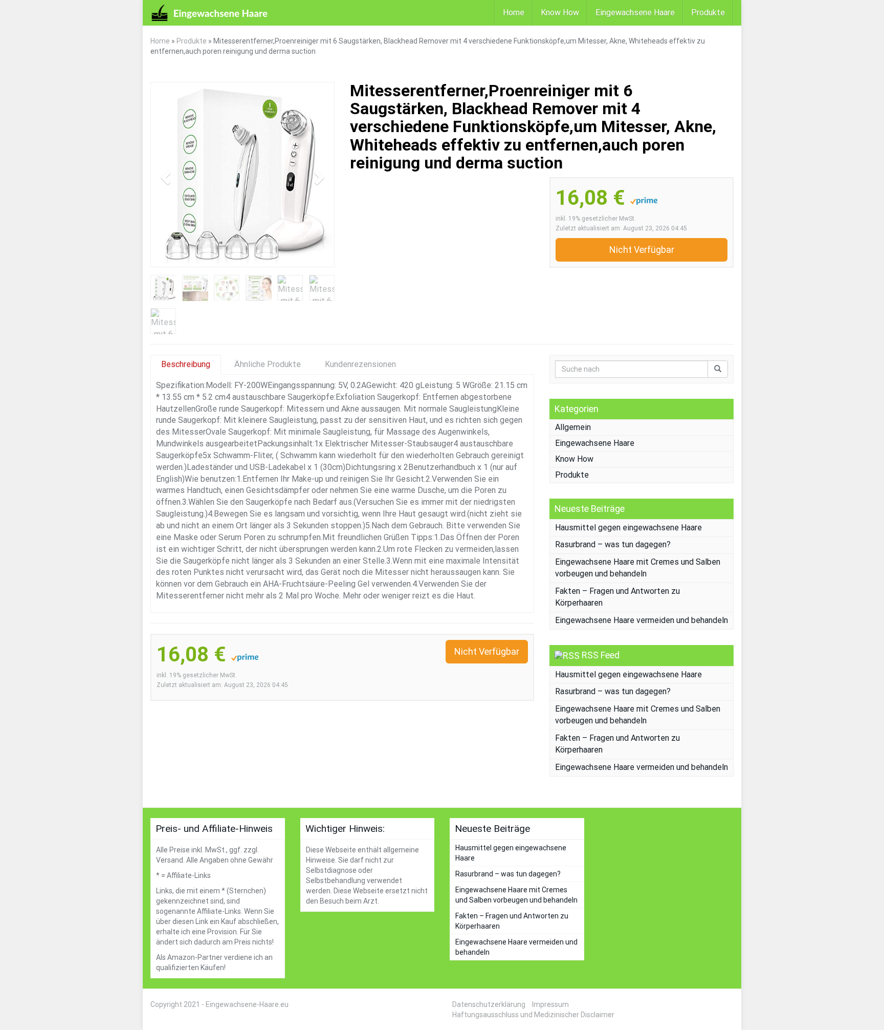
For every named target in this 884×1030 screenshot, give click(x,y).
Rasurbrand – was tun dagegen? (613, 544)
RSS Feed (601, 655)
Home (513, 12)
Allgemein (573, 427)
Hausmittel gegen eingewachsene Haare (628, 527)
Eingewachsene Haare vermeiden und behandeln (641, 620)
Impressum (550, 1004)
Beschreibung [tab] (185, 364)
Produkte (708, 12)
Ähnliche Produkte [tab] (267, 364)
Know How (560, 12)
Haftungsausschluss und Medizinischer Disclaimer (533, 1015)
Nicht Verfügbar (641, 249)
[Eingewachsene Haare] (209, 13)
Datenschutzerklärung (488, 1004)
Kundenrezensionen (360, 364)
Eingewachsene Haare (635, 12)
